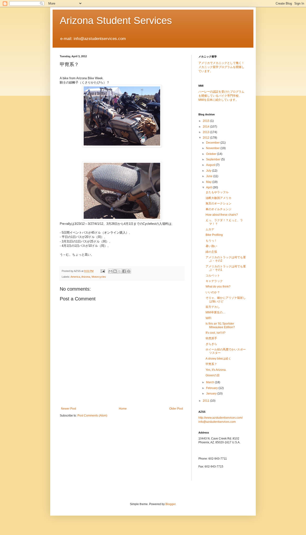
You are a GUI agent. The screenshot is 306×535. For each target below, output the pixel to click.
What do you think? (218, 286)
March (210, 382)
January (211, 393)
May (209, 182)
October (211, 154)
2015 (206, 121)
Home (123, 408)
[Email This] (110, 271)
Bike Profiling (214, 235)
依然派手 (211, 338)
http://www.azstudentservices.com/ (220, 417)
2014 (206, 126)
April (209, 187)
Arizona (85, 276)
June (209, 176)
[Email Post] (102, 271)
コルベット (213, 275)
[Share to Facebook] (124, 271)
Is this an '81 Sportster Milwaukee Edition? (220, 325)
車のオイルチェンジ (218, 209)
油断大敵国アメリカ (218, 198)
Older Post (176, 408)
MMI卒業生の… (215, 312)
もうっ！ (211, 240)
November (213, 148)
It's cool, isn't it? (215, 332)
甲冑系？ (211, 364)
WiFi (208, 318)
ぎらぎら (211, 344)
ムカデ (210, 229)
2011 (206, 400)
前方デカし (213, 307)
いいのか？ (213, 292)
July (209, 170)
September (213, 159)
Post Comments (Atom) (92, 415)
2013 (206, 132)
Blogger (170, 504)
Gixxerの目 (213, 375)
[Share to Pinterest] (128, 271)
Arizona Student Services (116, 20)
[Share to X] (119, 271)
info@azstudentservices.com (217, 421)
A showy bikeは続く (218, 358)
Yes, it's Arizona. (216, 370)
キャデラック (214, 281)
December (213, 142)
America (75, 276)
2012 (206, 137)
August (211, 165)
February (212, 388)
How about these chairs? (222, 214)
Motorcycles (99, 276)
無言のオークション (218, 203)
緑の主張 (211, 251)
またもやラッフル (217, 192)
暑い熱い (211, 246)
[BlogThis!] (115, 271)
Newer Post (68, 408)
